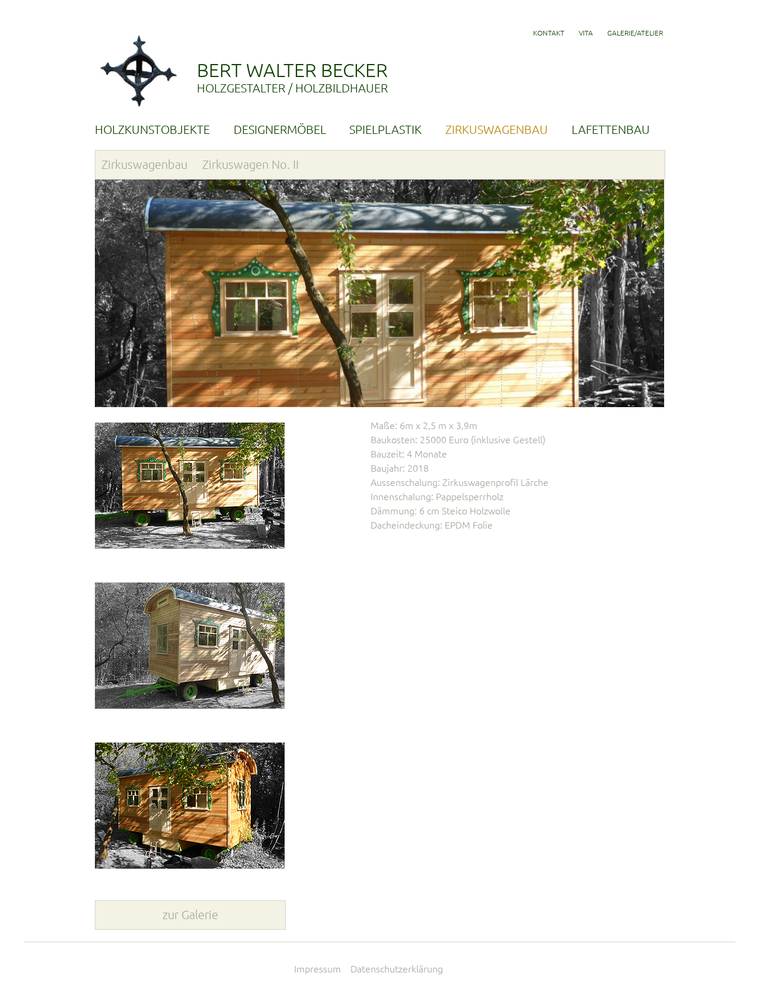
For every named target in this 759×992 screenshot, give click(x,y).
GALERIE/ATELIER (635, 33)
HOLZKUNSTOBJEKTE (152, 129)
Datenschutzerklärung (396, 969)
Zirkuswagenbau (144, 164)
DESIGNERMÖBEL (280, 129)
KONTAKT (549, 33)
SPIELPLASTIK (385, 129)
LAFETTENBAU (611, 129)
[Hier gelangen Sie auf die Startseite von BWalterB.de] (139, 110)
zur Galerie (190, 914)
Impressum (317, 969)
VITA (586, 33)
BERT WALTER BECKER (292, 77)
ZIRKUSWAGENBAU (496, 129)
